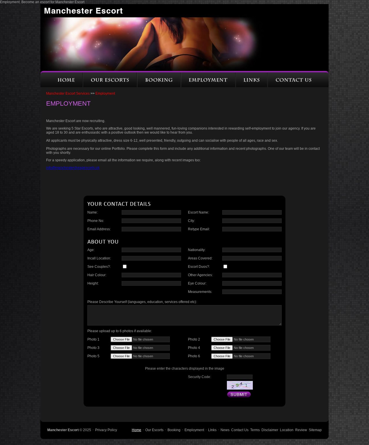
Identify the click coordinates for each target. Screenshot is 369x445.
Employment (194, 430)
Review (301, 430)
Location (286, 430)
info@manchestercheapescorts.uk (72, 168)
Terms (255, 430)
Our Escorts (154, 430)
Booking (173, 430)
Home (136, 430)
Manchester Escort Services (70, 93)
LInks (212, 430)
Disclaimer (269, 430)
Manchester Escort (63, 430)
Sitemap (315, 430)
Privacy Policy (106, 430)
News (225, 430)
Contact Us (239, 430)
